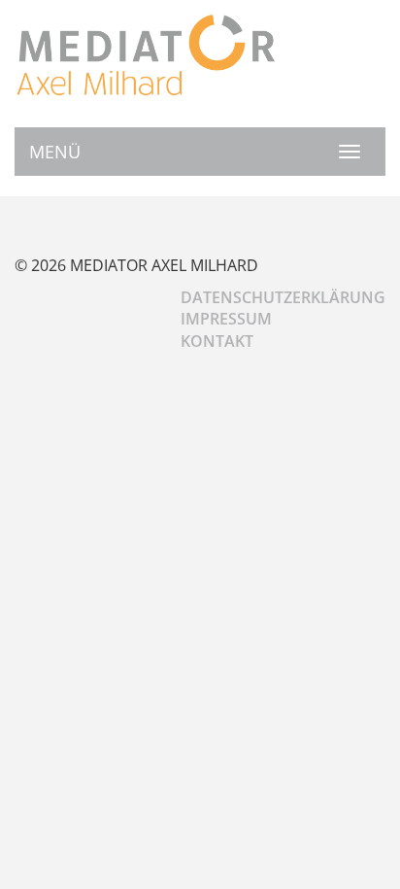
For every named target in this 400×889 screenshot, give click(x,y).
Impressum (226, 318)
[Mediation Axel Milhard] (146, 54)
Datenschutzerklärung (283, 297)
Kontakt (217, 341)
